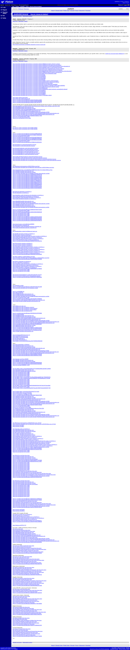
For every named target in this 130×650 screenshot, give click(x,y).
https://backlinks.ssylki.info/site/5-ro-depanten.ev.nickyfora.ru (27, 266)
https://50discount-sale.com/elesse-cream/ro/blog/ (24, 309)
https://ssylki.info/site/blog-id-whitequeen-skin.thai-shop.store (27, 571)
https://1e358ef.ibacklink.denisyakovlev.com (23, 294)
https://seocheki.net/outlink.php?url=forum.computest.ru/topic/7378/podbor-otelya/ (32, 95)
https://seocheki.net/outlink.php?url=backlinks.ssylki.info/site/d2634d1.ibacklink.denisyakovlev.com (36, 402)
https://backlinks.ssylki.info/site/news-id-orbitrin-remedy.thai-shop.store (29, 549)
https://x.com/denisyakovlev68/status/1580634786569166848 (27, 216)
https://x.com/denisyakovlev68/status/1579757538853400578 (27, 133)
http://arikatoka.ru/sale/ (18, 285)
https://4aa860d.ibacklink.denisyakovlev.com (23, 315)
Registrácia (127, 1)
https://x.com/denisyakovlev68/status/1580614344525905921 (27, 188)
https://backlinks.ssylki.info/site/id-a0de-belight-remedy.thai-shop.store (29, 612)
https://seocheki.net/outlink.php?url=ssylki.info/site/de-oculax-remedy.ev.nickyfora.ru (32, 445)
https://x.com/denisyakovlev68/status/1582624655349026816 (27, 542)
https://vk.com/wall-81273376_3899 (21, 450)
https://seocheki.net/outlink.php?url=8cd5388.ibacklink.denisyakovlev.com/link (31, 112)
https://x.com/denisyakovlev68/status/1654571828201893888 (27, 101)
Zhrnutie (72, 10)
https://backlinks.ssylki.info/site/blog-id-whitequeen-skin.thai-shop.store (29, 569)
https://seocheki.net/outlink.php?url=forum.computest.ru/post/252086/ (29, 75)
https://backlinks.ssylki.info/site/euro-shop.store (24, 531)
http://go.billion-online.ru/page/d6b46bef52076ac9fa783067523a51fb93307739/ (31, 388)
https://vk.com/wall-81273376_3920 (21, 116)
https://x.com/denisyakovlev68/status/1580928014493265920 (27, 254)
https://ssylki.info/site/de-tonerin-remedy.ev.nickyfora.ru (26, 239)
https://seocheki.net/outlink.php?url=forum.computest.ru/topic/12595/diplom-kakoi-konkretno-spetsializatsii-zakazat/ (40, 89)
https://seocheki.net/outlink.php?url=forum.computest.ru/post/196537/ (29, 90)
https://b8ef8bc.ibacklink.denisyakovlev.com (23, 360)
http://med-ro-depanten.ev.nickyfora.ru (22, 261)
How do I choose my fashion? (36, 6)
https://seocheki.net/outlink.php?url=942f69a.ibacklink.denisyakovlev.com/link (31, 207)
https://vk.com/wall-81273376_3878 (21, 136)
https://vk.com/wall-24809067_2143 (21, 365)
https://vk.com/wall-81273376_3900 (21, 451)
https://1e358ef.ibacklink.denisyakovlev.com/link (24, 295)
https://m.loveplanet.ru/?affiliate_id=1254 (22, 394)
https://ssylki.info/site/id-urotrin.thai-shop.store (23, 602)
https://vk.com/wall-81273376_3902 (21, 463)
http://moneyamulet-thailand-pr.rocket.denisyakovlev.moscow (27, 274)
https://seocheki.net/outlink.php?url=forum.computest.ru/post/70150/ (29, 74)
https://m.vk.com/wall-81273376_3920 (22, 118)
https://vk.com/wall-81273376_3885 (21, 269)
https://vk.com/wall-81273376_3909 (21, 486)
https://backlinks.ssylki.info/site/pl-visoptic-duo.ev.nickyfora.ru (27, 520)
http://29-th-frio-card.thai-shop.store (21, 455)
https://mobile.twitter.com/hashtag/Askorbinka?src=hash (26, 391)
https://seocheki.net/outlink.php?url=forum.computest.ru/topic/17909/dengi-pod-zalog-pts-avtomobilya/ (37, 65)
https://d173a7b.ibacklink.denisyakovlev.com (23, 481)
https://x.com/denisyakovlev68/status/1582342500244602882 (27, 363)
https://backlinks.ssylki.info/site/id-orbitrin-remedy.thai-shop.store (28, 551)
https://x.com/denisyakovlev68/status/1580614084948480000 (27, 184)
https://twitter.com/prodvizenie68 (20, 337)
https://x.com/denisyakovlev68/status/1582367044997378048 (27, 404)
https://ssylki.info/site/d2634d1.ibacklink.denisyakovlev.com (27, 400)
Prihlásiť (122, 1)
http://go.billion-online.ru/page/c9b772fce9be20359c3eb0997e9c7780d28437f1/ (32, 377)
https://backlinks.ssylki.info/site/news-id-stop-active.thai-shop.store (28, 560)
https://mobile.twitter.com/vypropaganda (22, 392)
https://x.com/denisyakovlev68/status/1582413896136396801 (27, 448)
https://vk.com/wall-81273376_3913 (21, 491)
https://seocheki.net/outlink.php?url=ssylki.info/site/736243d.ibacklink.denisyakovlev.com (33, 416)
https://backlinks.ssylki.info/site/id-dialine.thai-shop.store (26, 622)
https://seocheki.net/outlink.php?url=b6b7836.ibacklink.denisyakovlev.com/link (31, 443)
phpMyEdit (22, 6)
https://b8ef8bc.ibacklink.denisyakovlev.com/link (24, 361)
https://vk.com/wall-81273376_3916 (21, 495)
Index (13, 6)
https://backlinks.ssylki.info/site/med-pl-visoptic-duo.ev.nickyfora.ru (28, 518)
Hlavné (53, 10)
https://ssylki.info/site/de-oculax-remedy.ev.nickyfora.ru (26, 439)
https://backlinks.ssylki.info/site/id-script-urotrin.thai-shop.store (27, 590)
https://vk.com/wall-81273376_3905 (21, 467)
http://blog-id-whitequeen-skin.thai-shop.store (23, 567)
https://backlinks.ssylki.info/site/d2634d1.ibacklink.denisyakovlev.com (29, 398)
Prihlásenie (20, 8)
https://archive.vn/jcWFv (18, 426)
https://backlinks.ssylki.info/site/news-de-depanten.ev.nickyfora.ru (28, 195)
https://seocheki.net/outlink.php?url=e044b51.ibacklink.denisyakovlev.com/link (31, 173)
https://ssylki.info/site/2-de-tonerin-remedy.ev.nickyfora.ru (26, 248)
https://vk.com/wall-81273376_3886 (21, 271)
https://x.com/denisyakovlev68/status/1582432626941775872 (27, 500)
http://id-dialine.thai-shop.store (20, 619)
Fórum (27, 6)
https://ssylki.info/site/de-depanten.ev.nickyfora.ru (24, 198)
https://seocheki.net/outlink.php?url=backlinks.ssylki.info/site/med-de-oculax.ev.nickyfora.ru (34, 441)
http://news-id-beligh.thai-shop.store (21, 607)
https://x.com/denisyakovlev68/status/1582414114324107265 (27, 449)
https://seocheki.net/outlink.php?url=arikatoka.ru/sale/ (25, 288)
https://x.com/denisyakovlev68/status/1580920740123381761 (27, 241)
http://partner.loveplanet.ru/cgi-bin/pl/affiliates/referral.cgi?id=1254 (28, 408)
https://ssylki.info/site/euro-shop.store (21, 530)
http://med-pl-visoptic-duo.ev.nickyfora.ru (22, 514)
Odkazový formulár (121, 647)
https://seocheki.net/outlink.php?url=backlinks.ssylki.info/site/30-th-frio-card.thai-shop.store (34, 504)
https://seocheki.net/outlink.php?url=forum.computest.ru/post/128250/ (29, 92)
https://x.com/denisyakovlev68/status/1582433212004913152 (27, 477)
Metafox (16, 648)
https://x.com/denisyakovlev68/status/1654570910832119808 (27, 100)
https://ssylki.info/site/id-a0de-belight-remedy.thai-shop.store (27, 613)
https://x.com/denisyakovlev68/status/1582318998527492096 (27, 354)
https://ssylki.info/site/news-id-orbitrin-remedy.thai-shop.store (27, 548)
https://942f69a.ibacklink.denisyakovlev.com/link (24, 206)
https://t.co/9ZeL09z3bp (18, 314)
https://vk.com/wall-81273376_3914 (21, 492)
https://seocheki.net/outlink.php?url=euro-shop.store (25, 537)
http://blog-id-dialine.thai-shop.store (21, 618)
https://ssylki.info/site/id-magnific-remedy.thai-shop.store (26, 584)
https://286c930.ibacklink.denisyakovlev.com (23, 326)
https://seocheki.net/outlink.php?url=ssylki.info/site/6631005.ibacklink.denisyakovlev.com (33, 539)
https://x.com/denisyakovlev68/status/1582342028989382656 (27, 362)
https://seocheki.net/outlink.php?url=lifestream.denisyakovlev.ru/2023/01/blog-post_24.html (34, 424)
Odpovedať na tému (27, 16)
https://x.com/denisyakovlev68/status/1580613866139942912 (27, 182)
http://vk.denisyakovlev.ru (19, 338)
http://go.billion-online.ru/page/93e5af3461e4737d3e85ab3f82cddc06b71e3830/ (32, 368)
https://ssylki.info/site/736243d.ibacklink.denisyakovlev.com (27, 413)
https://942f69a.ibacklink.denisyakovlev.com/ (23, 204)
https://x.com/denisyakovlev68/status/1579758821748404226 (27, 135)
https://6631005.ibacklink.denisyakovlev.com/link (24, 533)
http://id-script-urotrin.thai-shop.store (21, 589)
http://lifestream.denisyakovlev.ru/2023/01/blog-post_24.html (27, 422)
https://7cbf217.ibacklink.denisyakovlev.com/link (24, 434)
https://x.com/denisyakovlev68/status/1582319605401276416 (27, 355)
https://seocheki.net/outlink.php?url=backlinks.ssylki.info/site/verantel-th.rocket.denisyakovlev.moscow (37, 160)
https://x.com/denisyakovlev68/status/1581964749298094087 (27, 324)
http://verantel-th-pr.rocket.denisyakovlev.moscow (24, 144)
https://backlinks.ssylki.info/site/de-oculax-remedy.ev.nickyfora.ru (28, 438)
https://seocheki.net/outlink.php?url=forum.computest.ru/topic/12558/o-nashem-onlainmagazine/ (35, 80)
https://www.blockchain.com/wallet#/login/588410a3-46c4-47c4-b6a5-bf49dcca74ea (32, 169)
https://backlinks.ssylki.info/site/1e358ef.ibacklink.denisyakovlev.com (29, 300)
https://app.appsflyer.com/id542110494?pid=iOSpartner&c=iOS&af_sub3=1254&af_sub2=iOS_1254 (36, 106)
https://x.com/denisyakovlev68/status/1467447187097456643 (27, 328)
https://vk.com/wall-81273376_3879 (21, 141)
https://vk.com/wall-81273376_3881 (21, 210)
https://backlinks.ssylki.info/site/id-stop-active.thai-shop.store (27, 562)
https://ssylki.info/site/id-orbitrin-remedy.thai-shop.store (26, 550)
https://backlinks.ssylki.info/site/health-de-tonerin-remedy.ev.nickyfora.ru (30, 236)
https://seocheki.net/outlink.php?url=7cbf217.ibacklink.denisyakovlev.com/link (31, 447)
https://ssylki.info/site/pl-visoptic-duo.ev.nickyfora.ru (25, 519)
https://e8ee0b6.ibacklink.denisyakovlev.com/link (24, 202)
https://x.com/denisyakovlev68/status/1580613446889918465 (27, 177)
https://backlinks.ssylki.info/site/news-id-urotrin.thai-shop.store (27, 598)
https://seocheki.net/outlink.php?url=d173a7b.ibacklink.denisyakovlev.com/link (31, 506)
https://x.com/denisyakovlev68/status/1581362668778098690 (27, 298)
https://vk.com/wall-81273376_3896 (21, 384)
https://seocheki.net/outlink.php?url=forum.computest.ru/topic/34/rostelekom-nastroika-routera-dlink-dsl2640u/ (39, 85)
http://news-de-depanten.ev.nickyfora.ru (22, 191)
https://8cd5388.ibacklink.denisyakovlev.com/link (24, 108)
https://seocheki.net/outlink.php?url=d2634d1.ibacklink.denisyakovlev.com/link (31, 401)
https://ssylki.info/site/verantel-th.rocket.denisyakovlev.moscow (27, 156)
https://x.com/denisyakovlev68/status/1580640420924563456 (27, 219)
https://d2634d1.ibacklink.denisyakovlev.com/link (24, 397)
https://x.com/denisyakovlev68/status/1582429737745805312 (27, 498)
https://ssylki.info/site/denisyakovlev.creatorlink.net (24, 227)
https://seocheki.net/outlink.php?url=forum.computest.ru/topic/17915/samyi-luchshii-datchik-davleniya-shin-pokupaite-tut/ (41, 66)
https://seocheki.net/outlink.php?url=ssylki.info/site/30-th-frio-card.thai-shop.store (32, 503)
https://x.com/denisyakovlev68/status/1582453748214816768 (27, 563)
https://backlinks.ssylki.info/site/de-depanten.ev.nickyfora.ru (27, 197)
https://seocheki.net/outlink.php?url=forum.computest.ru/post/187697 (29, 79)
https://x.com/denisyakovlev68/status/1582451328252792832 (27, 553)
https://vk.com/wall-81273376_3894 (21, 381)
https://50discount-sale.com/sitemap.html (22, 310)
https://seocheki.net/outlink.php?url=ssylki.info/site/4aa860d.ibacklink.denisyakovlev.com (33, 322)
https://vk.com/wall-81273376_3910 (21, 487)
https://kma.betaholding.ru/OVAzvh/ (21, 344)
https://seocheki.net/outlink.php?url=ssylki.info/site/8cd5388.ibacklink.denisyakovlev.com (33, 114)
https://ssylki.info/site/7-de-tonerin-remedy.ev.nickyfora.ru (26, 250)
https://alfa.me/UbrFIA (18, 292)
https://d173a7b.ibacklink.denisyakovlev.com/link (24, 483)
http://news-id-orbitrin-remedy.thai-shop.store (23, 545)
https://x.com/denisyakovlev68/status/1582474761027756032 (27, 636)
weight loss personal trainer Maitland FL (114, 53)
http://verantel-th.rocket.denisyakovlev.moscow (24, 145)
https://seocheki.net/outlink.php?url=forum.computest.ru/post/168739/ (29, 91)
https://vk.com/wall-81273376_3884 (21, 215)
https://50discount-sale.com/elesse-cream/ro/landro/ (25, 308)
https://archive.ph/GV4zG (19, 509)
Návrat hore (15, 21)
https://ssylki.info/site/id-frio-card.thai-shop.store (24, 634)
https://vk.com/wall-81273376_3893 (21, 380)
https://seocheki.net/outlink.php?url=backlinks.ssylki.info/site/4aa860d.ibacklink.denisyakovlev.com (36, 321)
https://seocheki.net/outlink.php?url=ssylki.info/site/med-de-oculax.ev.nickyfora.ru (32, 442)
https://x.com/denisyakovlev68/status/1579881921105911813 (27, 142)
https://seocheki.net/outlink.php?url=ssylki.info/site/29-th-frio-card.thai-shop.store (32, 473)
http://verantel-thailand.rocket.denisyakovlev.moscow (25, 149)
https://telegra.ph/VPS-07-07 (19, 525)
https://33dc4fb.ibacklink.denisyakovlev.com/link (24, 347)
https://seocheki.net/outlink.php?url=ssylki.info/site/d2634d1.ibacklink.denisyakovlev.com (33, 403)
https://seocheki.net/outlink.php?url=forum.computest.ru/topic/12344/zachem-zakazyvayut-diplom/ (36, 82)
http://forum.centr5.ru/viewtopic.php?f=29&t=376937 (25, 127)
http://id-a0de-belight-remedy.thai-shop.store (23, 608)
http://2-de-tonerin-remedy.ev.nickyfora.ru (22, 243)
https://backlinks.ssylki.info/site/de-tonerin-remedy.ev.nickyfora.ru (28, 238)
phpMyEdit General (21, 14)
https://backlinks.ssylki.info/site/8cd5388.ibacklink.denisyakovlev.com (29, 109)
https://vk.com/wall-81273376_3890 (21, 374)
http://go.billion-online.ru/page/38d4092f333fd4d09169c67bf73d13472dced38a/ (31, 385)
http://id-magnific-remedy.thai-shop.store (22, 579)
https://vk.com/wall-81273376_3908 (21, 485)
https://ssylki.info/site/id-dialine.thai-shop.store (23, 624)
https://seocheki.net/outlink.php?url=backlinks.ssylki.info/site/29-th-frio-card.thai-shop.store (34, 474)
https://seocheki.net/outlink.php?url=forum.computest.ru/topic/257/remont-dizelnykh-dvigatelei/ (35, 84)
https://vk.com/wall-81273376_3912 (21, 490)
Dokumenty (82, 10)
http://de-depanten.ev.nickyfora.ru (21, 192)
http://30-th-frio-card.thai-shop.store (21, 480)
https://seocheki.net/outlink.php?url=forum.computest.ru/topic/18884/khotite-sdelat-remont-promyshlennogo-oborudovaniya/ (42, 71)
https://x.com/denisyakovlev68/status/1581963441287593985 (27, 313)
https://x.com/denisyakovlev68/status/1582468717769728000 (27, 603)
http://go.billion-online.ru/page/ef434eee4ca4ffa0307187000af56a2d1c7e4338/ (31, 378)
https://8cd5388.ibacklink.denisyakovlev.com (23, 107)
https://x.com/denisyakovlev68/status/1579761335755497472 (27, 137)
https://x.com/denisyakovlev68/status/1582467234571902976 (27, 592)
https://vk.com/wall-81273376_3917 (21, 496)
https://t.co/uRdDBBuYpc (18, 291)
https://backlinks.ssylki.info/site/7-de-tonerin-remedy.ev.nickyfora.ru (28, 249)
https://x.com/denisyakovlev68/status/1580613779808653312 (27, 180)
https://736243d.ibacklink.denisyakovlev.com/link (24, 410)
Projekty (17, 6)
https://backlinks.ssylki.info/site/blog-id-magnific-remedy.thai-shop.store (29, 580)
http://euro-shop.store (18, 528)
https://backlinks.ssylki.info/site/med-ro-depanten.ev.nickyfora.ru (28, 263)
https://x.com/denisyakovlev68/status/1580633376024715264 (27, 209)
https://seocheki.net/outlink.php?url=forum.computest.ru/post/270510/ (29, 77)
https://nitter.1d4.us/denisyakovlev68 (21, 98)
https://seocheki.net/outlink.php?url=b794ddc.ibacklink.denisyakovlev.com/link (31, 475)
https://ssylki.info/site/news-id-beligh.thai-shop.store (25, 610)
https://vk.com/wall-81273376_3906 (21, 468)
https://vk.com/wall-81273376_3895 (21, 383)
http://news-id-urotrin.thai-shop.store (21, 596)
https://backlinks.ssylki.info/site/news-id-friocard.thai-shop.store (28, 631)
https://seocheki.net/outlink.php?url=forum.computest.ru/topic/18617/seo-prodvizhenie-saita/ (34, 73)
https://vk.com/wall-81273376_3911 (21, 489)
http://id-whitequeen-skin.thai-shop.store (22, 568)
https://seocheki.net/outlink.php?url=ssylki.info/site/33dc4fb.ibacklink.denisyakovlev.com (33, 353)
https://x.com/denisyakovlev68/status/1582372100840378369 (27, 327)
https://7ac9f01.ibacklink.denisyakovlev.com (23, 331)
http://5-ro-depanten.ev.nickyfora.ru (21, 262)
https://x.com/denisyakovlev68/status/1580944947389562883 (27, 277)
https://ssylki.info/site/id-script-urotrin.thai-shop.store (25, 591)
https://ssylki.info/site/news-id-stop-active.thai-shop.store (26, 559)
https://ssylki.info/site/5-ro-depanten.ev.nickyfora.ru (25, 267)
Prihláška (128, 647)
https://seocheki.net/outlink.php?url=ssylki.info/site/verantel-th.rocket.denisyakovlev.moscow (34, 159)
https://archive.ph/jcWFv (18, 425)
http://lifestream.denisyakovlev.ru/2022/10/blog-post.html (26, 166)
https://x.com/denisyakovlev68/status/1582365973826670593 (27, 395)
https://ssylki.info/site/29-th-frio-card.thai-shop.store (25, 471)
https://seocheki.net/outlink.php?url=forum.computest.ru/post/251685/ (29, 78)
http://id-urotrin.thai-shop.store (20, 597)
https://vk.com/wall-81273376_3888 (21, 372)
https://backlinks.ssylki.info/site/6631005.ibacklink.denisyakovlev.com (29, 536)
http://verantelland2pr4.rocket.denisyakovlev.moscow (25, 151)
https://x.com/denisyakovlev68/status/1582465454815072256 (27, 585)
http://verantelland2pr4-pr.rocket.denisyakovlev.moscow (26, 150)
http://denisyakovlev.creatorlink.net (21, 225)
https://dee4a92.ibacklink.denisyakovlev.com (23, 369)
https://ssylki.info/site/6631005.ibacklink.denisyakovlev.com (27, 534)
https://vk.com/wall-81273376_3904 (21, 466)
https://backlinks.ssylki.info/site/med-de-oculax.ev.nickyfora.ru (27, 436)
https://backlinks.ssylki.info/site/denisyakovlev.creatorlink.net (27, 226)
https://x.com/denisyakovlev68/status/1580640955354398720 (27, 220)
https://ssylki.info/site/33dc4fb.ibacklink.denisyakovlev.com (26, 349)
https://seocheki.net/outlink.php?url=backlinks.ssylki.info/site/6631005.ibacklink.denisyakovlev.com (36, 541)
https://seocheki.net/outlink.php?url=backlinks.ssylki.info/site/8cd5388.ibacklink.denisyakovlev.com (36, 113)
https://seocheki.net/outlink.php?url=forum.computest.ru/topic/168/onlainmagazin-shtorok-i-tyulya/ (36, 86)
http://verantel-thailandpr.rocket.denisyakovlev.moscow (26, 148)
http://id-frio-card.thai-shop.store (20, 630)
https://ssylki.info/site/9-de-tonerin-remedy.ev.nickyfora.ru (26, 253)
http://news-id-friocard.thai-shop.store (21, 628)
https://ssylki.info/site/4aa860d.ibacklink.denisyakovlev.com (27, 319)
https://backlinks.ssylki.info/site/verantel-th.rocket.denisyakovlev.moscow (30, 157)
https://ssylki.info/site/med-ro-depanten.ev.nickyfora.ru (25, 265)
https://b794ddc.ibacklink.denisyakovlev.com (23, 456)
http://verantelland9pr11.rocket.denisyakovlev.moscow (25, 154)
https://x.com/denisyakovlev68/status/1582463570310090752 (27, 574)
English (127, 2)
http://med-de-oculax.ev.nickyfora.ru (21, 428)
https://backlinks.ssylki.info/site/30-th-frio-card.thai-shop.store (27, 502)
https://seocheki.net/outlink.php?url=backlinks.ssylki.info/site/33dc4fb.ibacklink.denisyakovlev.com (36, 351)
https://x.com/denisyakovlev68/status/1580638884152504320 (27, 218)
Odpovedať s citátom (22, 21)
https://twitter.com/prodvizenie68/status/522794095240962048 (27, 341)
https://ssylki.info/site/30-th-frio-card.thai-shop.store (25, 501)
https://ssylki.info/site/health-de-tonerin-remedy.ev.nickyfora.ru (27, 237)
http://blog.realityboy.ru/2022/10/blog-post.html (24, 256)
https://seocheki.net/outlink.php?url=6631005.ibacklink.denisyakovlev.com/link (31, 538)
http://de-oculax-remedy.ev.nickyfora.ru (22, 432)
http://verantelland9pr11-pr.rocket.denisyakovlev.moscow (26, 153)
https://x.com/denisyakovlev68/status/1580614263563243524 (27, 186)
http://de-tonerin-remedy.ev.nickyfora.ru (22, 235)
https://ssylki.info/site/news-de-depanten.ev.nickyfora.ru (26, 196)
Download (88, 10)
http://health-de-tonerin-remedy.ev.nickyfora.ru (24, 233)
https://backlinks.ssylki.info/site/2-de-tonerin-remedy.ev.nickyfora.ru (28, 247)
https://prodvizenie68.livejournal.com (21, 335)
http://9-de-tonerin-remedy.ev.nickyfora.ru (22, 245)
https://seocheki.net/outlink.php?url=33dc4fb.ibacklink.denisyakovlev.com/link (31, 350)
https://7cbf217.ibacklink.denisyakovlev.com (23, 433)
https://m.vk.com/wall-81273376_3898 (22, 407)
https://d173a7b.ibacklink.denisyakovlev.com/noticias (25, 484)
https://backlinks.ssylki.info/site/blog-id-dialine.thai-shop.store (27, 620)
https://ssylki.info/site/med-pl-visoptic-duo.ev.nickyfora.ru (26, 516)
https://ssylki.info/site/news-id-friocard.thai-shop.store (25, 632)
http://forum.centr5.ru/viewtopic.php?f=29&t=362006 (25, 129)
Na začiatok (114, 647)
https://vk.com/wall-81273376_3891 (21, 375)
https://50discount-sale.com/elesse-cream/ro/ (23, 307)
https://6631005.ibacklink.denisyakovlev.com (23, 532)
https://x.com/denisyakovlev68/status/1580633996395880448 (27, 212)
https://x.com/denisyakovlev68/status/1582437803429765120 (27, 507)
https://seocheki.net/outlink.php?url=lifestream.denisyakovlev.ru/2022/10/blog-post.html (33, 167)
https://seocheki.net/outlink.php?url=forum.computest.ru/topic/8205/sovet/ (30, 88)
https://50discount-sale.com (19, 306)
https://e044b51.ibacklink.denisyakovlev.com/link (24, 172)
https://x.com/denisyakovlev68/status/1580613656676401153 (27, 179)
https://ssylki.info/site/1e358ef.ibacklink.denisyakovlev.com (26, 301)
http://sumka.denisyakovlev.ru (20, 339)
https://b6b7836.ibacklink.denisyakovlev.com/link (24, 431)
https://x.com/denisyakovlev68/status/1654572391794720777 (27, 102)
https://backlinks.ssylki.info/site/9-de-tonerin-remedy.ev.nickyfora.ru (28, 251)
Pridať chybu (66, 10)
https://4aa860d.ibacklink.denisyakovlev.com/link (24, 316)
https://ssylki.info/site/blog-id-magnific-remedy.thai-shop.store (27, 581)
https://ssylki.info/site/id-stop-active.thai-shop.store (25, 561)
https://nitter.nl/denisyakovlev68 (20, 97)
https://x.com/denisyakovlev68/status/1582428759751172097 (27, 461)
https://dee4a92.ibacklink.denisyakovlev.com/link (24, 371)
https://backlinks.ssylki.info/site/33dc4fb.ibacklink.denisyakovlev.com (29, 348)
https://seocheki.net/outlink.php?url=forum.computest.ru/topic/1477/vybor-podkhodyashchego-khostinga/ (37, 69)
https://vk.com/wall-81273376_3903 (21, 465)
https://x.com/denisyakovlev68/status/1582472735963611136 (27, 625)
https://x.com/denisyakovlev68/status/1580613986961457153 (27, 183)
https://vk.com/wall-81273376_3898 (21, 406)
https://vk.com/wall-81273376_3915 (21, 494)
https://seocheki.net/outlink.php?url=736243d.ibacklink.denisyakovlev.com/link (31, 414)
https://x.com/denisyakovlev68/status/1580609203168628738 (27, 174)
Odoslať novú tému (17, 16)
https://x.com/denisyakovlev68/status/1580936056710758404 (27, 268)
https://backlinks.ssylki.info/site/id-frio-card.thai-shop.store (26, 633)
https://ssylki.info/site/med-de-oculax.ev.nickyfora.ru (25, 437)
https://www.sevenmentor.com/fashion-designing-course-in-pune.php (29, 44)
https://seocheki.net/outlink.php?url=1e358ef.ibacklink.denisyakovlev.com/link (31, 296)
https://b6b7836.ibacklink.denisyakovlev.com (23, 430)
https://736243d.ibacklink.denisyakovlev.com (23, 409)
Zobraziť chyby (59, 10)
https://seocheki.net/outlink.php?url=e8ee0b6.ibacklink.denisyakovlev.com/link (31, 203)
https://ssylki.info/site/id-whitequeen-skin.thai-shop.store (26, 573)
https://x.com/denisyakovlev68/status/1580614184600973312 (27, 185)
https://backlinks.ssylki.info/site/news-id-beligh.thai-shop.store (27, 609)
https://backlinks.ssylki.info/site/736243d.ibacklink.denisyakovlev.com (29, 412)
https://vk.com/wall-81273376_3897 (21, 386)
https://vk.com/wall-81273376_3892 (21, 379)
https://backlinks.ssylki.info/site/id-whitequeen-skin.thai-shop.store (28, 572)
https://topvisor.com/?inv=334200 (20, 359)
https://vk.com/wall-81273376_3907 (21, 469)
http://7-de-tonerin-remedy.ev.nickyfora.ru (22, 244)
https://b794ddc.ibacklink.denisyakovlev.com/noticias (25, 459)
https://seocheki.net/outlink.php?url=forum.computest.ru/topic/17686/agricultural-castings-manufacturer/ (37, 72)
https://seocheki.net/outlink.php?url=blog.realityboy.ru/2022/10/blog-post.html (31, 257)
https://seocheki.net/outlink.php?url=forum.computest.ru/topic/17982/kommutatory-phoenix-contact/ (36, 63)
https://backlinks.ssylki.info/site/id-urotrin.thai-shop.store (26, 601)
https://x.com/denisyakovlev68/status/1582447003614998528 (27, 521)
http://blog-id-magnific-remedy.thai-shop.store (23, 578)
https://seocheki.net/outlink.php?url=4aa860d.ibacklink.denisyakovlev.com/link (31, 320)
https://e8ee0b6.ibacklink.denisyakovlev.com (23, 201)
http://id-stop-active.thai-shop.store (21, 557)
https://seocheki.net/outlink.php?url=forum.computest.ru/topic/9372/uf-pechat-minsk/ (33, 83)
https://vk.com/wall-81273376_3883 (21, 214)
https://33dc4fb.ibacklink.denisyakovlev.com (23, 345)
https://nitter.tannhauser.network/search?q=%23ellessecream (27, 330)
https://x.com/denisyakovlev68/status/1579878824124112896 (27, 139)
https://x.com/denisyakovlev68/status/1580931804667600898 (27, 259)
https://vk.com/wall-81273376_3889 (21, 373)
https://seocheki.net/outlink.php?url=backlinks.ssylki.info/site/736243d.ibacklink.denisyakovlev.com (36, 415)
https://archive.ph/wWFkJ (19, 510)
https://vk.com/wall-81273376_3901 (21, 462)
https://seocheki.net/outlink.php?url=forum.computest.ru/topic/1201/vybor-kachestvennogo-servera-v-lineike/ (38, 68)
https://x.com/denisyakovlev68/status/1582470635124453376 (27, 614)
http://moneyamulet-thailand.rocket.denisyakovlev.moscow (26, 275)
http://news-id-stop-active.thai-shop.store (22, 556)
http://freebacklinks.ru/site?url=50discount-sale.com (25, 231)
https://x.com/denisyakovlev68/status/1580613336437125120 (27, 175)
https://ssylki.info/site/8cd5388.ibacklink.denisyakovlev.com (26, 110)
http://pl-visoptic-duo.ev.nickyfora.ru (21, 515)
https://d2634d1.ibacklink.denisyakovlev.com (23, 396)
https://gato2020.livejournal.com (20, 336)
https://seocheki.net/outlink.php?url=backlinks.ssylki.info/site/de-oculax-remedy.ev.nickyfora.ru (35, 444)
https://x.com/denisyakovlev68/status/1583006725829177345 (27, 115)
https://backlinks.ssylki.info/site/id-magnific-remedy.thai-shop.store (28, 583)
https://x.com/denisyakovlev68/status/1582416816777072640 (27, 460)
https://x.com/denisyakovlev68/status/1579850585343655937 (27, 138)
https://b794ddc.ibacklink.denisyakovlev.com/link (24, 457)
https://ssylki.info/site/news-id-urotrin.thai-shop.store (25, 600)
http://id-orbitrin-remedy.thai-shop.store (22, 547)
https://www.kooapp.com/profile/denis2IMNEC (23, 224)
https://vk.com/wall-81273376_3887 (21, 297)
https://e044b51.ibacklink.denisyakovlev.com (23, 171)
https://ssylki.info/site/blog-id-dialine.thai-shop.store (25, 621)
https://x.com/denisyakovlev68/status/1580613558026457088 (27, 178)
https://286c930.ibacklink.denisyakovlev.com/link (24, 325)
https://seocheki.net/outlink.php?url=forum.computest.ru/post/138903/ (29, 94)
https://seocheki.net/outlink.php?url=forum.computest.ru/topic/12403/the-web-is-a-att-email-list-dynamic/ (37, 67)
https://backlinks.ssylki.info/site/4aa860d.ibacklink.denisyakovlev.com (29, 318)
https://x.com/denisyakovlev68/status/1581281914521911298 (27, 286)
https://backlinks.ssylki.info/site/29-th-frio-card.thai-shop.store (27, 472)
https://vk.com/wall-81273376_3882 (21, 213)
